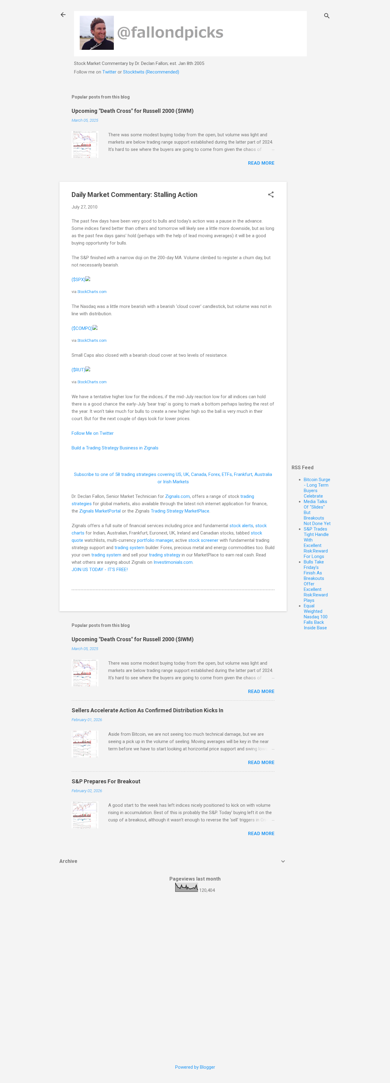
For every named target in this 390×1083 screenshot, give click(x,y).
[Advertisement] (311, 179)
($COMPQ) (82, 328)
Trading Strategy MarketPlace (180, 511)
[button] (271, 195)
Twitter (109, 72)
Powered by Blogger (195, 1067)
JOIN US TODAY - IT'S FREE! (100, 569)
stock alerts (241, 525)
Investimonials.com (173, 562)
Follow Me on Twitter (93, 433)
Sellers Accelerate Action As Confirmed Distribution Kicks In (147, 710)
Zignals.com (177, 496)
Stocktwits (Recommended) (151, 72)
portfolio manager (155, 540)
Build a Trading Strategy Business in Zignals (115, 448)
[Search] (327, 16)
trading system (129, 547)
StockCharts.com (92, 292)
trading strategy (164, 555)
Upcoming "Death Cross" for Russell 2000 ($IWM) (133, 111)
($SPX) (78, 279)
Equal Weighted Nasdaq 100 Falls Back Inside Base (316, 617)
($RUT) (78, 370)
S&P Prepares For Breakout (106, 781)
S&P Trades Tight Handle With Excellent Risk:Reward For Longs (316, 542)
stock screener (203, 540)
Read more (261, 163)
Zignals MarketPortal (100, 511)
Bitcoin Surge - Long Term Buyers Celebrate (317, 488)
